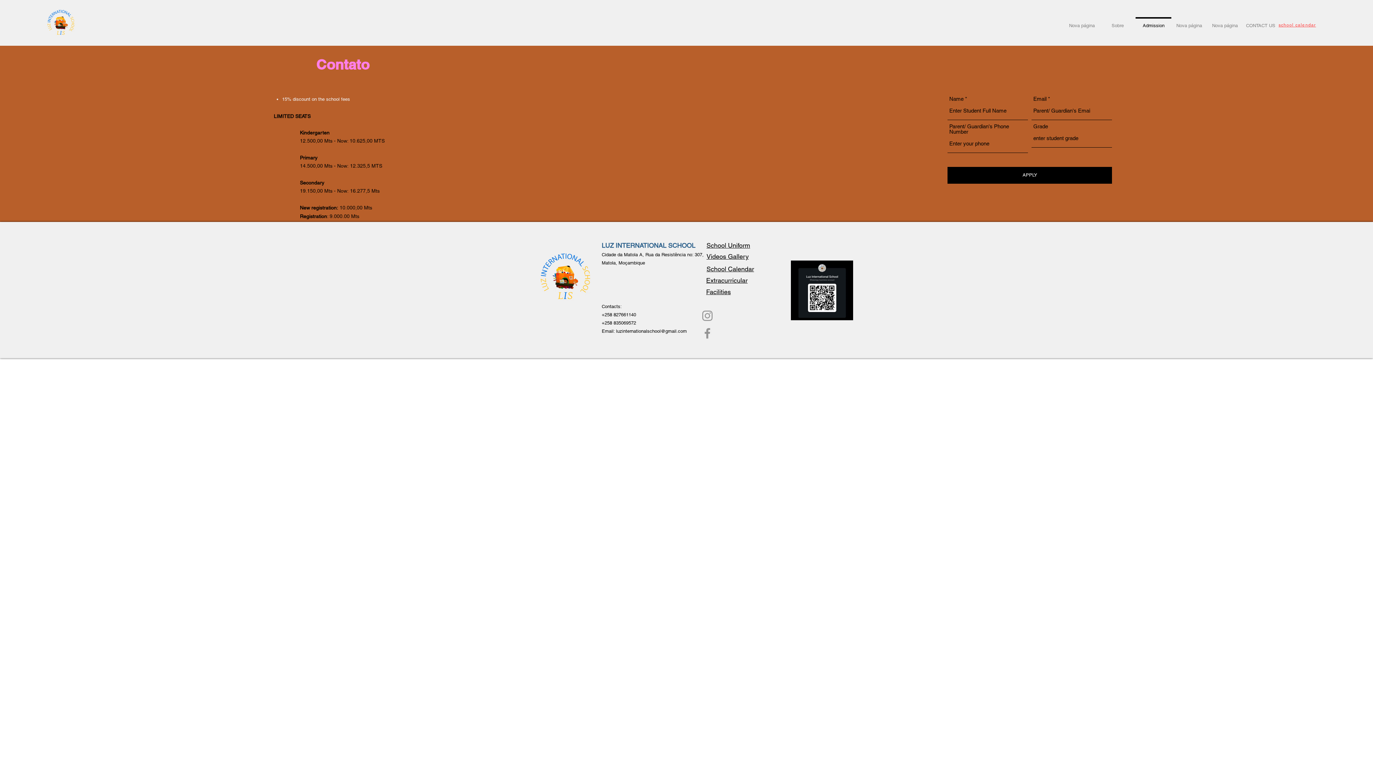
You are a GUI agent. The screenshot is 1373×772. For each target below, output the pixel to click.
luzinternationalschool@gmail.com (651, 331)
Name (956, 99)
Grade (1040, 126)
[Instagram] (707, 316)
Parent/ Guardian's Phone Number (979, 129)
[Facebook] (707, 333)
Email (1040, 99)
